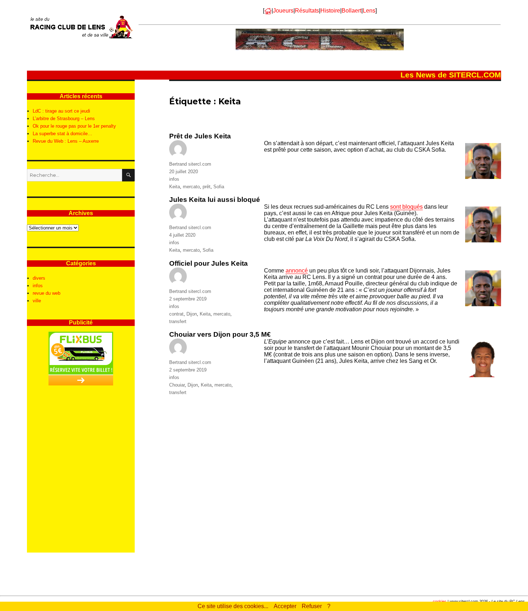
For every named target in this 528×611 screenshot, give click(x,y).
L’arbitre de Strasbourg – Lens (64, 118)
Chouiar (177, 385)
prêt (206, 186)
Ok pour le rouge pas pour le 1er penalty (74, 126)
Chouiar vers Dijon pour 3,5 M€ (220, 334)
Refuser (312, 606)
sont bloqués (406, 207)
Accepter (285, 606)
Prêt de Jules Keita (200, 136)
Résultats (307, 11)
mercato (191, 186)
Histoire (330, 11)
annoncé (297, 270)
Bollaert (351, 11)
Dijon (191, 314)
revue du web (46, 293)
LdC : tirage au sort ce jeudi (61, 111)
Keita (174, 186)
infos (174, 179)
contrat (176, 314)
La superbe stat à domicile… (62, 133)
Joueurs (283, 11)
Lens (369, 11)
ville (37, 300)
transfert (177, 321)
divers (39, 278)
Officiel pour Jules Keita (208, 263)
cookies (439, 601)
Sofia (218, 186)
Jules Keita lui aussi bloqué (214, 199)
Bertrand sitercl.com (190, 164)
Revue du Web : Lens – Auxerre (66, 141)
